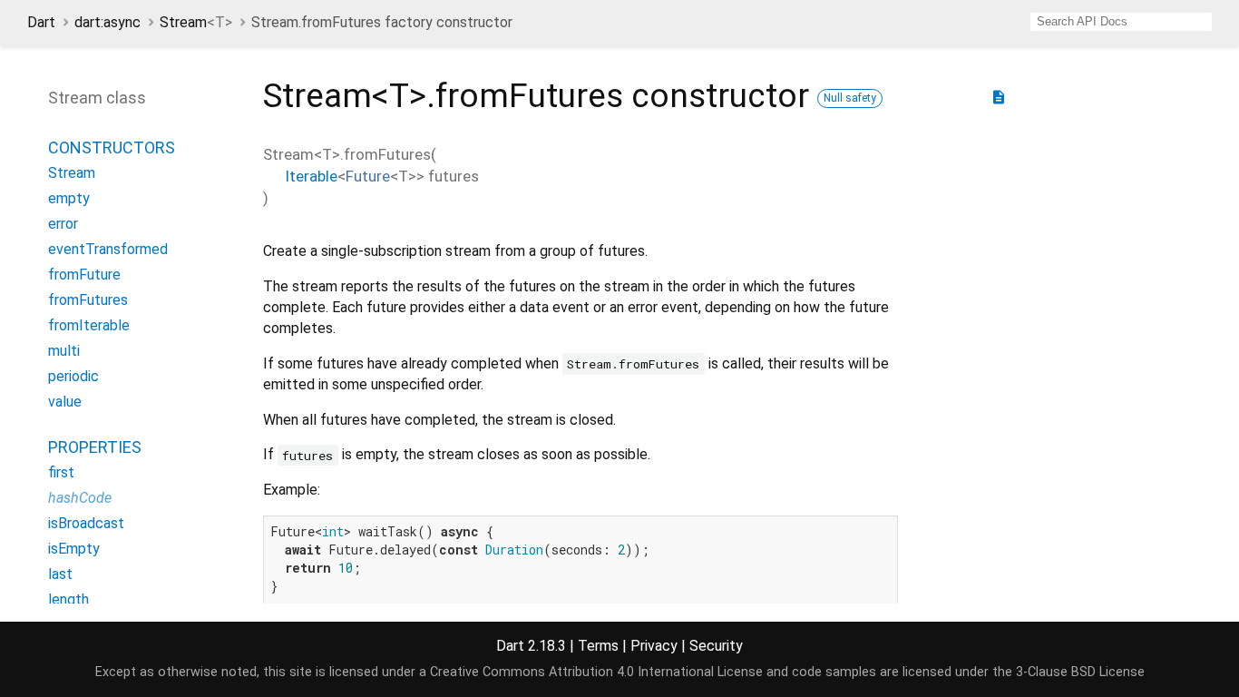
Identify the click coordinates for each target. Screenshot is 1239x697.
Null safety (850, 98)
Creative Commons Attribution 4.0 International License (596, 672)
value (65, 401)
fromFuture (84, 274)
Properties (94, 446)
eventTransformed (108, 249)
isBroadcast (86, 523)
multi (64, 350)
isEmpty (74, 548)
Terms (598, 645)
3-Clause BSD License (1080, 672)
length (68, 599)
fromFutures (88, 300)
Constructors (111, 147)
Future (368, 176)
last (60, 574)
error (63, 223)
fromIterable (89, 325)
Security (716, 645)
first (61, 472)
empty (69, 198)
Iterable (311, 176)
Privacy (654, 645)
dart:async (107, 22)
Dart (41, 22)
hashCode (80, 497)
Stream (196, 22)
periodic (73, 376)
